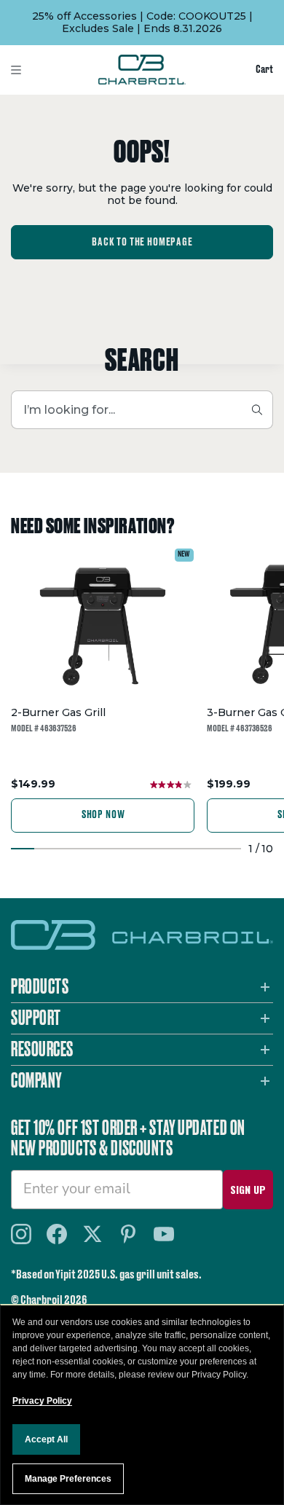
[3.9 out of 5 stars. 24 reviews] (172, 785)
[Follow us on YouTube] (164, 1234)
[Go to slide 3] (68, 848)
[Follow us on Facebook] (57, 1234)
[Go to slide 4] (91, 848)
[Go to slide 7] (160, 848)
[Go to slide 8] (183, 848)
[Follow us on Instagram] (21, 1234)
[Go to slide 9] (206, 848)
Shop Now (103, 815)
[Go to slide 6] (137, 848)
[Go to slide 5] (114, 848)
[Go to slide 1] (22, 848)
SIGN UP (248, 1189)
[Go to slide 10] (229, 848)
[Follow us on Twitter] (92, 1234)
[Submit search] (257, 410)
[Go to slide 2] (46, 848)
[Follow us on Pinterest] (128, 1234)
